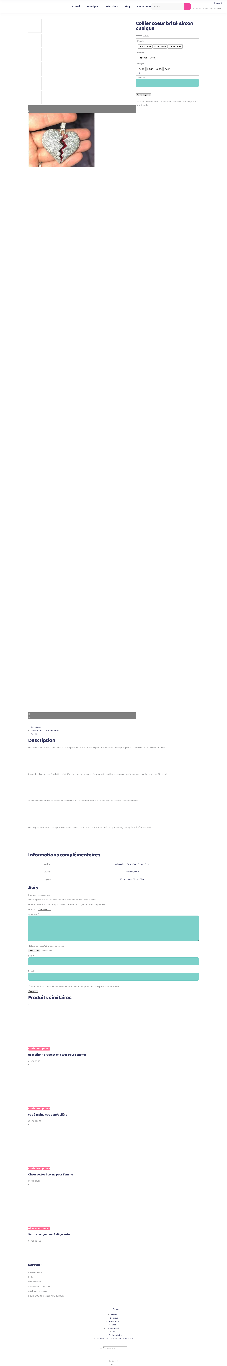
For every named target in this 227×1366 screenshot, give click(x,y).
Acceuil (114, 1314)
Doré (136, 871)
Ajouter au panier (143, 95)
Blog (114, 1324)
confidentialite (34, 1281)
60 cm (135, 879)
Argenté (129, 871)
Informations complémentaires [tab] (45, 730)
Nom (31, 955)
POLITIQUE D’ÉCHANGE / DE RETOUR (46, 1296)
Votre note (33, 909)
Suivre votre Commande (39, 1286)
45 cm (122, 879)
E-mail (31, 971)
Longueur (141, 63)
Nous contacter (35, 1272)
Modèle (140, 41)
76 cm (142, 879)
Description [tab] (36, 727)
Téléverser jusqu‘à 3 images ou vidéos (46, 946)
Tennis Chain (143, 864)
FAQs (30, 1277)
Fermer (115, 1309)
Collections (114, 1321)
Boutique (114, 1317)
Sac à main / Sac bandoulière (47, 1114)
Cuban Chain (120, 864)
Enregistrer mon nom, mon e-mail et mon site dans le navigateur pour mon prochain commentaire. (75, 986)
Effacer (140, 73)
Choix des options (39, 1049)
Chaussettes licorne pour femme (50, 1174)
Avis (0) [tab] (34, 733)
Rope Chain (132, 864)
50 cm (129, 879)
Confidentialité (115, 1335)
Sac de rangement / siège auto (49, 1234)
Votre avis (33, 914)
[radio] (145, 46)
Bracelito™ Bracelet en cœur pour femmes (57, 1054)
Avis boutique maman (37, 1291)
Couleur (140, 52)
